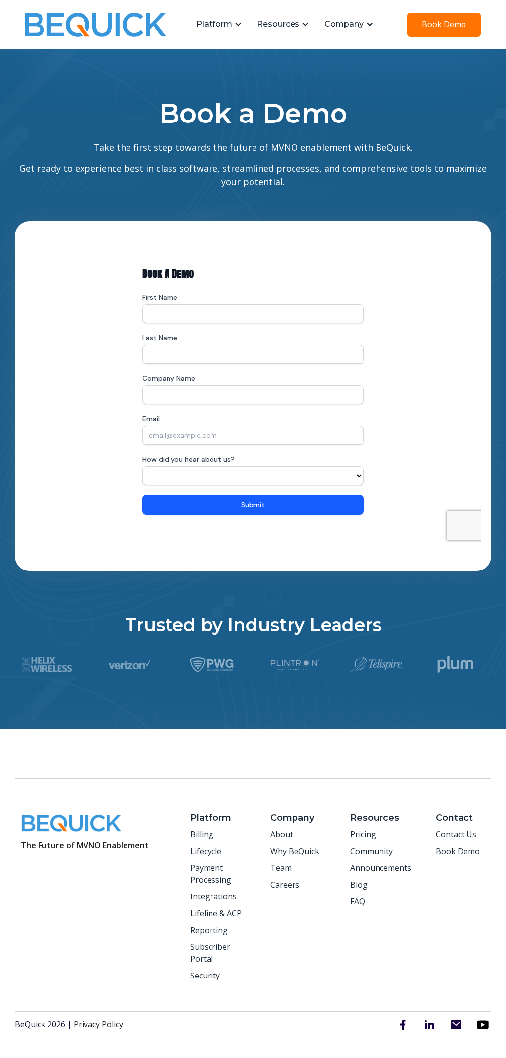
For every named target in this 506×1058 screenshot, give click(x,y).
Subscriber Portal (210, 952)
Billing (201, 834)
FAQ (357, 901)
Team (281, 867)
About (281, 834)
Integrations (213, 896)
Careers (284, 884)
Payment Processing (210, 873)
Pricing (363, 834)
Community (371, 851)
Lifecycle (205, 851)
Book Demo (444, 24)
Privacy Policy (98, 1024)
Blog (359, 884)
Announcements (380, 867)
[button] (216, 24)
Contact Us (456, 834)
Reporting (209, 930)
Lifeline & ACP (216, 913)
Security (205, 975)
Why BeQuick (294, 851)
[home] (95, 25)
